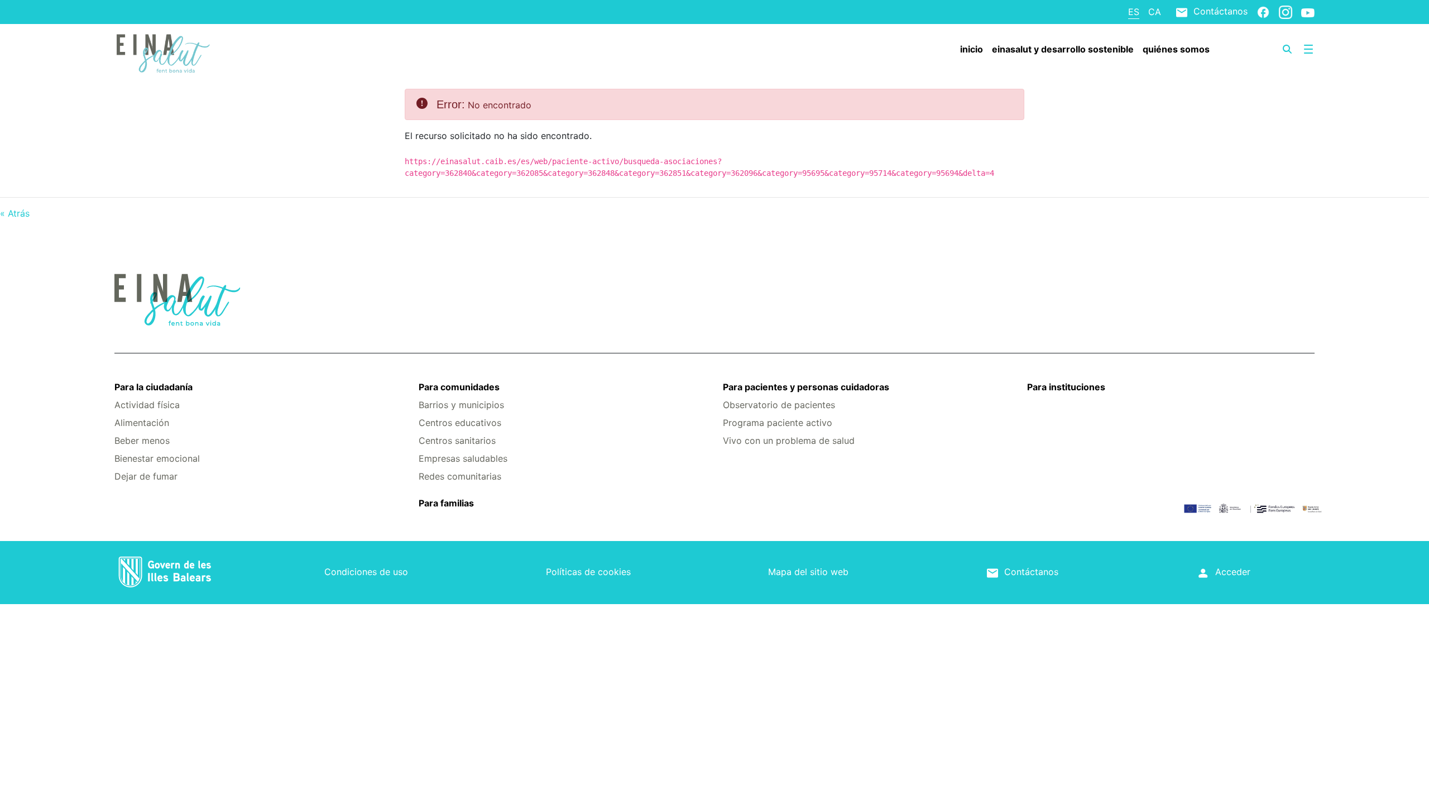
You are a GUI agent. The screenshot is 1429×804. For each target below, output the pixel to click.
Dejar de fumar (146, 476)
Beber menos (142, 440)
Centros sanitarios (457, 440)
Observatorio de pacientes (779, 404)
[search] (1287, 49)
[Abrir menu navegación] (1308, 49)
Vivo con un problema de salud (789, 440)
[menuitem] (971, 49)
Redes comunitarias (460, 476)
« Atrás (15, 213)
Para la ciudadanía (153, 387)
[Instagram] (1285, 11)
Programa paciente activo (777, 422)
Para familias (446, 503)
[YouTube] (1308, 12)
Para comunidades (459, 387)
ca (1154, 11)
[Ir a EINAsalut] (214, 52)
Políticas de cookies (588, 571)
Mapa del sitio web (808, 571)
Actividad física (147, 404)
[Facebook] (1263, 11)
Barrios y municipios (461, 404)
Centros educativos (460, 422)
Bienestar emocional (157, 458)
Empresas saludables (463, 458)
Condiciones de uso (366, 571)
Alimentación (141, 422)
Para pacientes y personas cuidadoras (806, 387)
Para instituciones (1066, 387)
